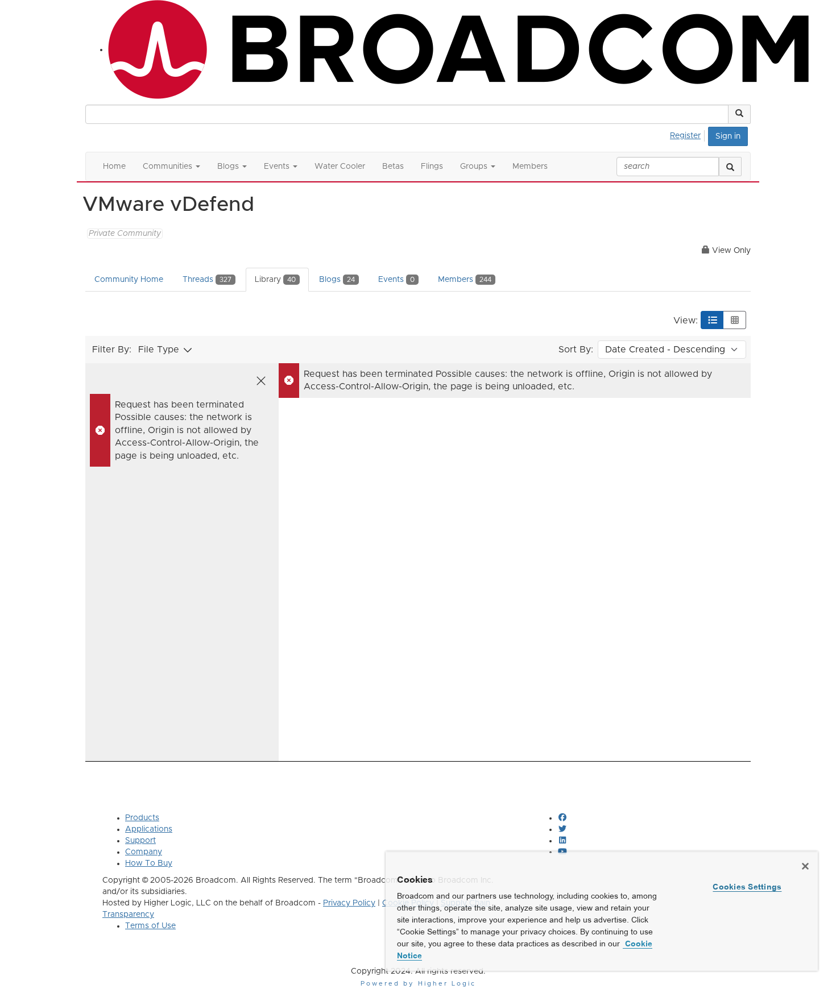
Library (275, 280)
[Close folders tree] (261, 380)
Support (140, 841)
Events (396, 280)
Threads (207, 280)
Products (142, 818)
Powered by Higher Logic (418, 983)
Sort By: (575, 349)
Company (143, 852)
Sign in (727, 136)
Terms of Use (150, 926)
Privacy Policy (349, 903)
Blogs (337, 280)
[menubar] (688, 134)
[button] (739, 114)
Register (685, 136)
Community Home (128, 280)
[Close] (805, 866)
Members (464, 280)
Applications (148, 829)
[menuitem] (688, 134)
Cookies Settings (747, 886)
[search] (730, 166)
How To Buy (148, 863)
